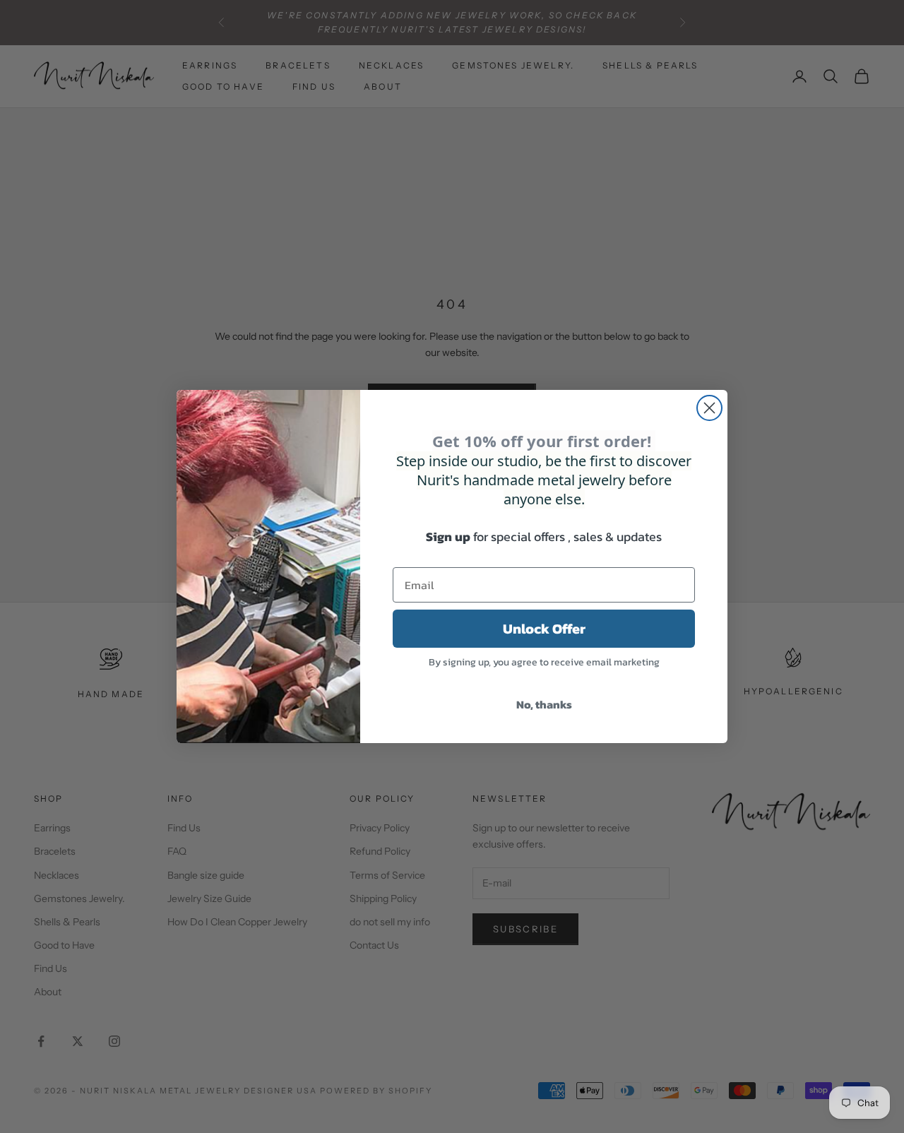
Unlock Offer (544, 628)
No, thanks (544, 704)
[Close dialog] (709, 408)
